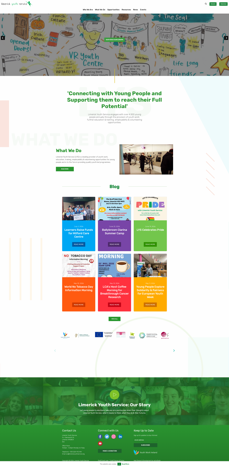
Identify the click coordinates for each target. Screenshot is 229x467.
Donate (213, 4)
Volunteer (223, 4)
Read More (65, 169)
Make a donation (110, 451)
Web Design (137, 460)
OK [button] (119, 464)
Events (143, 10)
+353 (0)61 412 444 (75, 452)
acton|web (157, 460)
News (135, 10)
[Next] (226, 38)
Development (147, 460)
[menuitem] (88, 10)
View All (114, 319)
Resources (126, 10)
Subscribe (145, 445)
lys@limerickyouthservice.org (75, 454)
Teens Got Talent (115, 40)
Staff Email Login (103, 460)
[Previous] (3, 38)
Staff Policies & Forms (117, 460)
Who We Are (88, 10)
